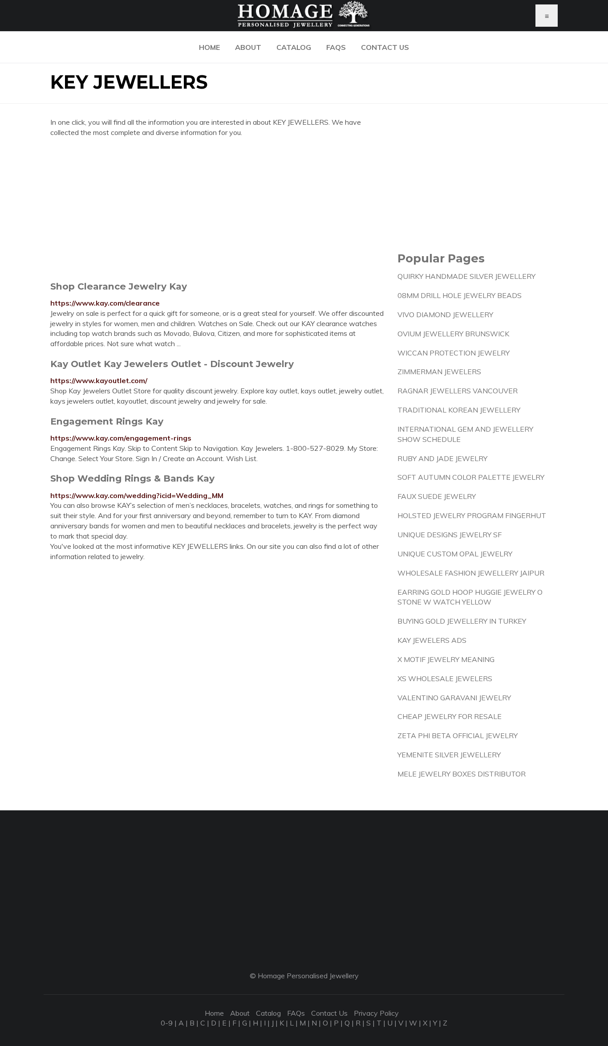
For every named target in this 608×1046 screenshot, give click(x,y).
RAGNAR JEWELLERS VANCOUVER (457, 390)
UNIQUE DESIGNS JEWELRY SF (449, 534)
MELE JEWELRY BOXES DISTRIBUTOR (461, 773)
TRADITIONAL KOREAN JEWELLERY (458, 409)
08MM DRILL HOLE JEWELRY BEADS (459, 295)
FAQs (336, 47)
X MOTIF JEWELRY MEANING (446, 659)
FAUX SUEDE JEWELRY (436, 496)
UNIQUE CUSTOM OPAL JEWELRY (454, 553)
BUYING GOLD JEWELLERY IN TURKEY (461, 621)
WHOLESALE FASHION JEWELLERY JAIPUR (470, 572)
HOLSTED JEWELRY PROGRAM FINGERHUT (471, 515)
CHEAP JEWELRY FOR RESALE (449, 716)
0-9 (167, 1022)
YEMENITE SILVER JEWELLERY (449, 754)
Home (209, 47)
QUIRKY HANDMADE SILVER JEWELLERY (466, 276)
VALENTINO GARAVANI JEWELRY (454, 697)
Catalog (293, 47)
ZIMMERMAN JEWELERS (439, 371)
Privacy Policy (376, 1013)
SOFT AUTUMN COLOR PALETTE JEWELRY (470, 477)
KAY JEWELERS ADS (431, 640)
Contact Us (385, 47)
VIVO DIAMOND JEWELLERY (445, 314)
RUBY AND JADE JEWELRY (442, 458)
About (248, 47)
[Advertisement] (217, 209)
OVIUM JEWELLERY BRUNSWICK (453, 333)
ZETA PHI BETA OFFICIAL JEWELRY (457, 735)
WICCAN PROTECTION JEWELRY (453, 352)
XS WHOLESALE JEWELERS (444, 678)
